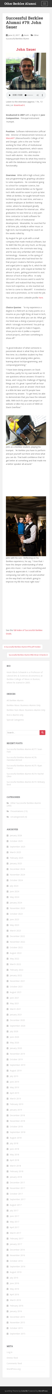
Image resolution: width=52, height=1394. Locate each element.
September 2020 (17, 1025)
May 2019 (14, 1087)
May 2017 (14, 1221)
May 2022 (14, 958)
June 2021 (14, 997)
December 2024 (17, 869)
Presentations (16, 811)
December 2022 (17, 936)
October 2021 (16, 986)
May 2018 (14, 1154)
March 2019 (15, 1098)
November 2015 (17, 1322)
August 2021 (16, 992)
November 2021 (17, 981)
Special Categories (15, 719)
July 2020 (14, 1031)
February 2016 (16, 1305)
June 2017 (14, 1216)
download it (19, 105)
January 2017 (16, 1244)
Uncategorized (17, 816)
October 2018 (16, 1126)
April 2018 (14, 1160)
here (41, 297)
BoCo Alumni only (15, 715)
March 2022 (15, 964)
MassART (10, 138)
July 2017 (14, 1210)
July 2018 (14, 1143)
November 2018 (17, 1121)
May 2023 (14, 925)
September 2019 (17, 1065)
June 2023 (14, 919)
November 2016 (17, 1255)
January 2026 (16, 835)
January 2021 (16, 1014)
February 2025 (16, 857)
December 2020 (17, 1020)
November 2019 (17, 1053)
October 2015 (16, 1328)
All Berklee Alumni (15, 700)
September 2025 (17, 846)
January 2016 (16, 1311)
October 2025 (16, 841)
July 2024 (14, 885)
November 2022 (17, 941)
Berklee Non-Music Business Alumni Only (26, 710)
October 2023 (16, 913)
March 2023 (15, 930)
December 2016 (17, 1249)
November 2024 (17, 874)
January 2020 (16, 1048)
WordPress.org (14, 1369)
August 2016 (16, 1272)
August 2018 (16, 1137)
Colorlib (24, 1391)
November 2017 (17, 1188)
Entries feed (12, 1357)
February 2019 (16, 1104)
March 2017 (15, 1233)
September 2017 (17, 1199)
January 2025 (16, 863)
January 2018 (16, 1177)
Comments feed (14, 1363)
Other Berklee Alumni (20, 3)
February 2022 (16, 969)
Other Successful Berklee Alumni (25, 803)
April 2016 (14, 1294)
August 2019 (16, 1070)
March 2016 (15, 1300)
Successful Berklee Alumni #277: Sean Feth (24, 750)
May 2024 (14, 897)
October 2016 (16, 1261)
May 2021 (14, 1003)
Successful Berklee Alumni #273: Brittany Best (26, 783)
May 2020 (14, 1042)
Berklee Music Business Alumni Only (23, 705)
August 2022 (16, 953)
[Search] (42, 732)
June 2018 (14, 1149)
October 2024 (16, 880)
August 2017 (16, 1205)
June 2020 (14, 1037)
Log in (9, 1352)
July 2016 (14, 1277)
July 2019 (14, 1076)
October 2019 (16, 1059)
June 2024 (14, 891)
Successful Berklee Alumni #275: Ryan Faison (24, 766)
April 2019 (14, 1093)
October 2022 (16, 947)
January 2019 (16, 1109)
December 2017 (17, 1182)
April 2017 (14, 1227)
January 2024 (16, 902)
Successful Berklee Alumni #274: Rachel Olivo (25, 775)
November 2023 (17, 908)
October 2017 (16, 1193)
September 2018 (17, 1132)
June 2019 (14, 1081)
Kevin (26, 35)
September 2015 (17, 1333)
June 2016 (14, 1283)
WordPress (43, 1391)
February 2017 (16, 1238)
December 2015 (17, 1316)
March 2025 (15, 852)
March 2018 (15, 1165)
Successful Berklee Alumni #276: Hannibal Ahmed (22, 758)
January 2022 (16, 975)
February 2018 (16, 1171)
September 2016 (17, 1266)
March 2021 (15, 1009)
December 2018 (17, 1115)
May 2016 (14, 1288)
